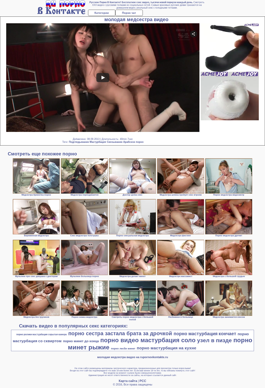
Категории (101, 12)
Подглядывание (79, 141)
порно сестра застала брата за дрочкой (120, 333)
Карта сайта (128, 381)
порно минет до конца (81, 341)
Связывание (114, 141)
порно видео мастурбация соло (148, 340)
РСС (142, 381)
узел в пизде (214, 340)
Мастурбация (98, 141)
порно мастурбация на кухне (166, 348)
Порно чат (129, 12)
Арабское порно (133, 141)
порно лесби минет (123, 348)
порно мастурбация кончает (205, 333)
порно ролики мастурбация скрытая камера (41, 334)
